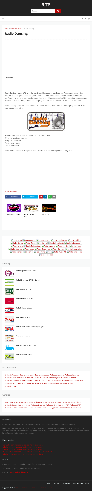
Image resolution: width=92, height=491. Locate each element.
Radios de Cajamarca (72, 375)
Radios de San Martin (39, 383)
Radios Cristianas (22, 402)
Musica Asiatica (10, 402)
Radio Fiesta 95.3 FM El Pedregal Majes (30, 326)
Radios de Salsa (76, 408)
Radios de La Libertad (68, 378)
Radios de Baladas (74, 402)
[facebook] (82, 19)
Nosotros (57, 484)
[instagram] (88, 19)
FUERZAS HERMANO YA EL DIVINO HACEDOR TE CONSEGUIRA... (27, 452)
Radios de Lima (27, 381)
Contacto (66, 484)
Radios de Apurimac (27, 375)
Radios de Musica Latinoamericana (16, 408)
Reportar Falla (78, 484)
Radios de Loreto (39, 381)
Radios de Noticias (36, 408)
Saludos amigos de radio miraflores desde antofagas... (23, 454)
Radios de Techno (16, 29)
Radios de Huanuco (41, 378)
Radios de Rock (64, 408)
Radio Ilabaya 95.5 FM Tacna (26, 345)
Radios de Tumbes (66, 383)
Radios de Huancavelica (25, 378)
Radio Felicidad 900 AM (24, 354)
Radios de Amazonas (12, 375)
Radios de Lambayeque (13, 381)
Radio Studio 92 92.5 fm (24, 299)
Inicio (6, 29)
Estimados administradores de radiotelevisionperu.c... (22, 445)
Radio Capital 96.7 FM (23, 289)
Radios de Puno (10, 383)
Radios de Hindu (51, 405)
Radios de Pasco (68, 381)
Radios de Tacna (53, 383)
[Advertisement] (46, 58)
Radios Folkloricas (35, 402)
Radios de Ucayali (11, 386)
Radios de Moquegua (54, 381)
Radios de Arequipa (42, 375)
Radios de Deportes (38, 405)
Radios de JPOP (63, 405)
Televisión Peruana (23, 336)
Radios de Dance (24, 405)
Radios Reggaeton (61, 402)
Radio (87, 484)
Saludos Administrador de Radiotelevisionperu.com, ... (23, 447)
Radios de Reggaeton (24, 383)
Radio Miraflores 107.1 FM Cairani (28, 280)
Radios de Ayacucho (57, 375)
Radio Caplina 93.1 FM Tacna (26, 271)
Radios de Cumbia (11, 405)
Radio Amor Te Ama (23, 317)
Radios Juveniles (48, 402)
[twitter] (85, 19)
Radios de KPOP (75, 405)
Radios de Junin (54, 378)
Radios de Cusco (10, 378)
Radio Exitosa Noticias (24, 308)
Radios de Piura (80, 381)
